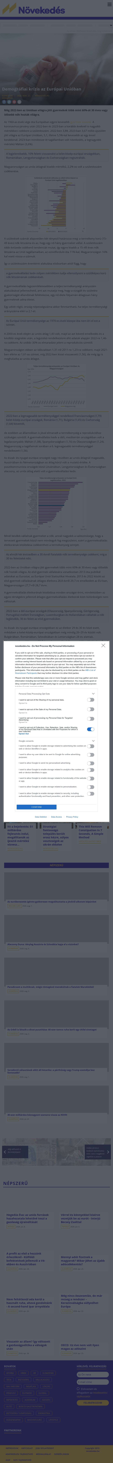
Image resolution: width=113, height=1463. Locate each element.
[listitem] (56, 693)
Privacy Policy (72, 817)
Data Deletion (41, 817)
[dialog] (56, 731)
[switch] (90, 700)
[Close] (104, 646)
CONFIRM (37, 807)
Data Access (56, 817)
